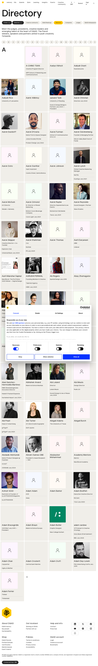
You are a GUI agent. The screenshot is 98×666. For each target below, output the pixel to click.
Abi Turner (31, 421)
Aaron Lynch (79, 166)
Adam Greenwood (58, 591)
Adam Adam (31, 491)
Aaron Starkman (33, 240)
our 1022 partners (18, 323)
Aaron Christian (81, 98)
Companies (68, 22)
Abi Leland (55, 382)
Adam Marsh (56, 656)
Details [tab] (37, 313)
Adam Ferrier (8, 591)
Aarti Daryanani (81, 240)
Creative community (62, 3)
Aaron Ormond (32, 202)
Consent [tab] (16, 313)
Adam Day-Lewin (82, 561)
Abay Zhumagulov (82, 276)
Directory (17, 22)
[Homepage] (3, 2)
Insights (44, 2)
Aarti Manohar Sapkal (11, 276)
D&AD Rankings (46, 22)
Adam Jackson (9, 625)
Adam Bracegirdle (10, 525)
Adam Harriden (81, 591)
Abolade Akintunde (11, 455)
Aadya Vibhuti (56, 66)
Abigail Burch (80, 421)
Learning (36, 2)
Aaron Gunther (33, 166)
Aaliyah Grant (80, 66)
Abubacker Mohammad (55, 456)
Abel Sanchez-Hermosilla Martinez (11, 383)
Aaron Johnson (57, 166)
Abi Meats (78, 382)
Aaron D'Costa (32, 132)
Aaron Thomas (56, 240)
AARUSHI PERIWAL (34, 276)
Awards (21, 2)
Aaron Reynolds (81, 202)
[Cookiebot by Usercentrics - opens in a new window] (81, 307)
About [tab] (80, 313)
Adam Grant (31, 591)
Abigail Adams (56, 421)
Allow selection (48, 357)
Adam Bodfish (80, 491)
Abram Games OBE (35, 455)
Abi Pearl (6, 421)
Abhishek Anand (33, 382)
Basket (80, 3)
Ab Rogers (55, 276)
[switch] (37, 348)
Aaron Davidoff (9, 132)
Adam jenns (55, 625)
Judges (78, 22)
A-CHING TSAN (33, 66)
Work (28, 2)
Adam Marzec (80, 656)
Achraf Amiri (7, 491)
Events (52, 2)
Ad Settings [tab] (59, 313)
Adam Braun (31, 525)
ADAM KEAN (79, 625)
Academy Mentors (82, 455)
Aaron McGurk (8, 202)
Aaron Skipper (8, 240)
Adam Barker (56, 491)
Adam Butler (56, 525)
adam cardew (80, 525)
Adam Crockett (33, 561)
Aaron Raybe (56, 202)
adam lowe (31, 656)
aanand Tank (56, 98)
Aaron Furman (56, 132)
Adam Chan (7, 561)
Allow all (76, 357)
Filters (6, 22)
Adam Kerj (6, 656)
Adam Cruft (55, 561)
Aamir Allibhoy (32, 98)
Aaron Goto (7, 166)
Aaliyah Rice (7, 98)
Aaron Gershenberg (83, 132)
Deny (20, 357)
